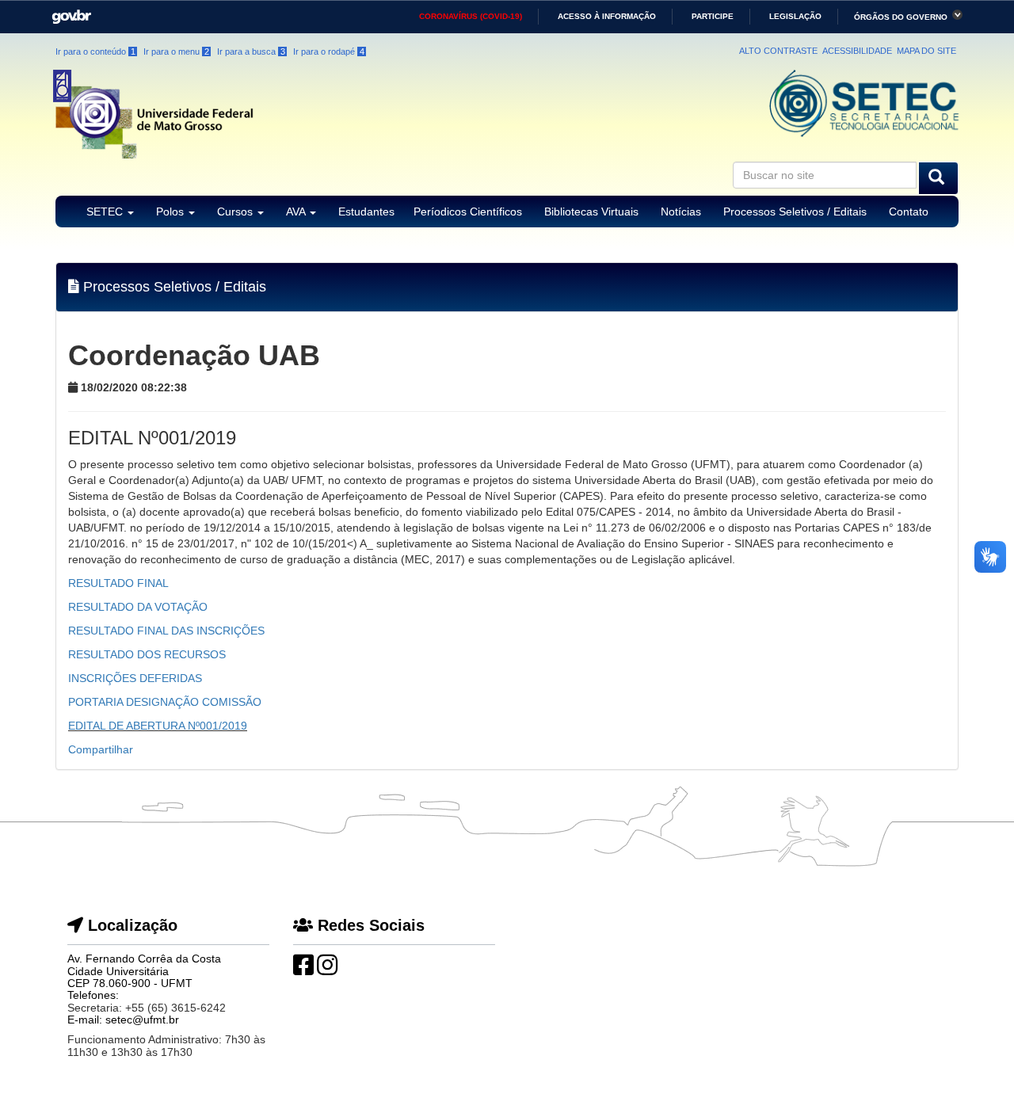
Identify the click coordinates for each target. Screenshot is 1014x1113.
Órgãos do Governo (900, 17)
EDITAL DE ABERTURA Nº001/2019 (157, 725)
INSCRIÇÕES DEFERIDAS (135, 678)
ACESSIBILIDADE (857, 50)
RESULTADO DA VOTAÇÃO (138, 606)
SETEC (106, 211)
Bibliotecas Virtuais (591, 211)
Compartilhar (100, 749)
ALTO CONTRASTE (778, 50)
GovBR (66, 11)
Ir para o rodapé (328, 51)
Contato (908, 211)
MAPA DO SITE (926, 50)
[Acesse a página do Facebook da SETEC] (303, 969)
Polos (171, 211)
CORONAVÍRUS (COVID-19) (470, 16)
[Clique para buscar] (938, 179)
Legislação (795, 16)
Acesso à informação (607, 16)
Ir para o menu (176, 51)
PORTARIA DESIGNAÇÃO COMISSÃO (164, 702)
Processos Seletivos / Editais (795, 211)
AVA (297, 211)
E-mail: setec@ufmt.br (123, 1019)
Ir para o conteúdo (95, 51)
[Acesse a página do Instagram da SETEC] (327, 969)
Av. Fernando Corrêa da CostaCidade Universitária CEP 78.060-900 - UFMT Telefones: (144, 976)
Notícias (681, 211)
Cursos (236, 211)
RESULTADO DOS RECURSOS (147, 654)
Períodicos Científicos (468, 211)
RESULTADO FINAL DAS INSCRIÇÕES (166, 630)
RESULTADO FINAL (118, 583)
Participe (713, 16)
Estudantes (366, 211)
